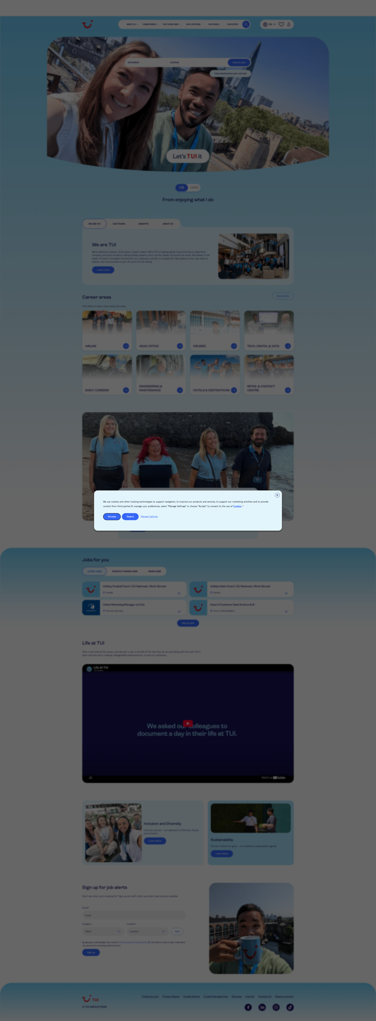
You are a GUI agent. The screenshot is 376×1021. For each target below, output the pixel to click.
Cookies (237, 506)
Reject (130, 516)
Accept (112, 516)
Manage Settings (149, 516)
